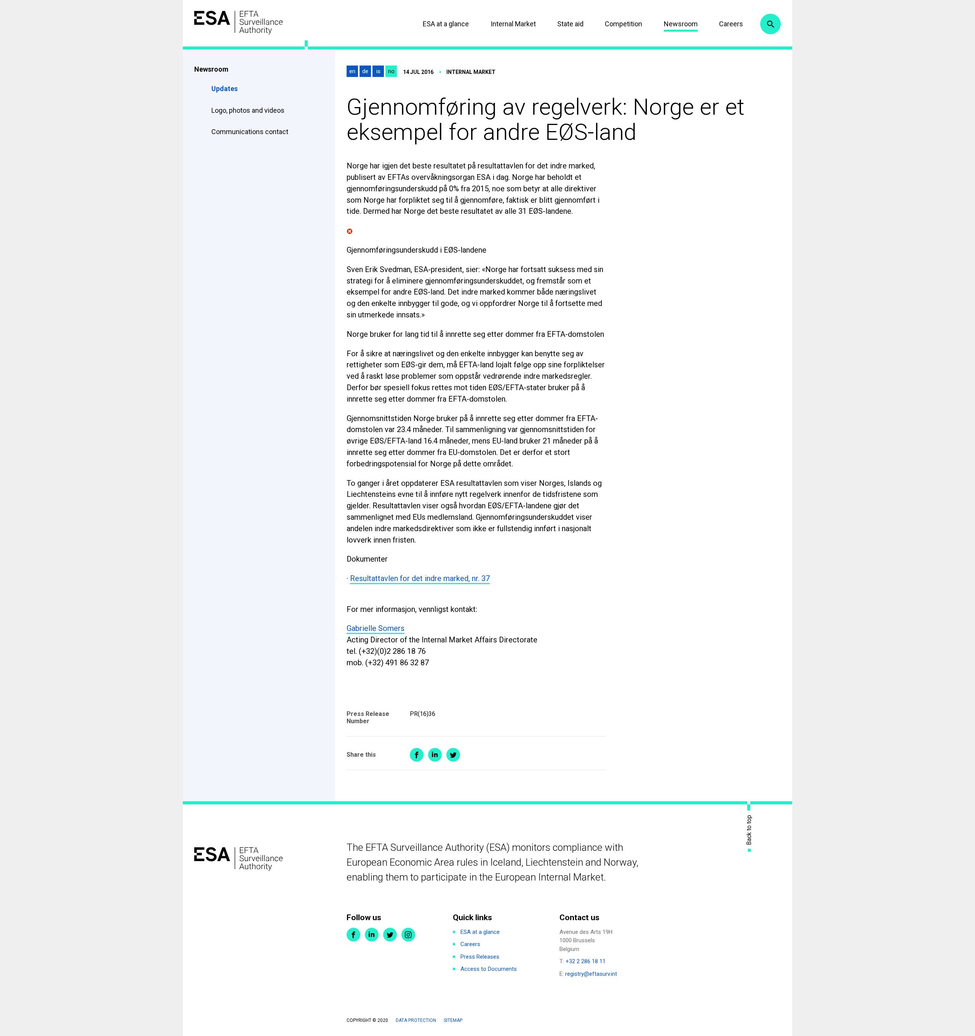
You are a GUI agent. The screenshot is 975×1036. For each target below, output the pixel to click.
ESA (238, 23)
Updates (224, 89)
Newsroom (681, 24)
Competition (623, 24)
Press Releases (479, 956)
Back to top (749, 830)
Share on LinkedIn (435, 755)
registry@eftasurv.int (591, 973)
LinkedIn (372, 935)
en (352, 71)
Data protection (416, 1020)
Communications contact (249, 132)
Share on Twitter (453, 755)
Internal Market (513, 24)
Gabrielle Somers (375, 628)
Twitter (390, 935)
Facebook (353, 935)
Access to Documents (488, 969)
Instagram (408, 935)
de (365, 71)
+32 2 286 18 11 (586, 961)
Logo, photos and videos (248, 110)
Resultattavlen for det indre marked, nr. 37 (420, 578)
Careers (731, 24)
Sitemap (453, 1020)
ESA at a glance (446, 24)
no (391, 71)
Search (770, 24)
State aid (570, 24)
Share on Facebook (417, 755)
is (378, 71)
